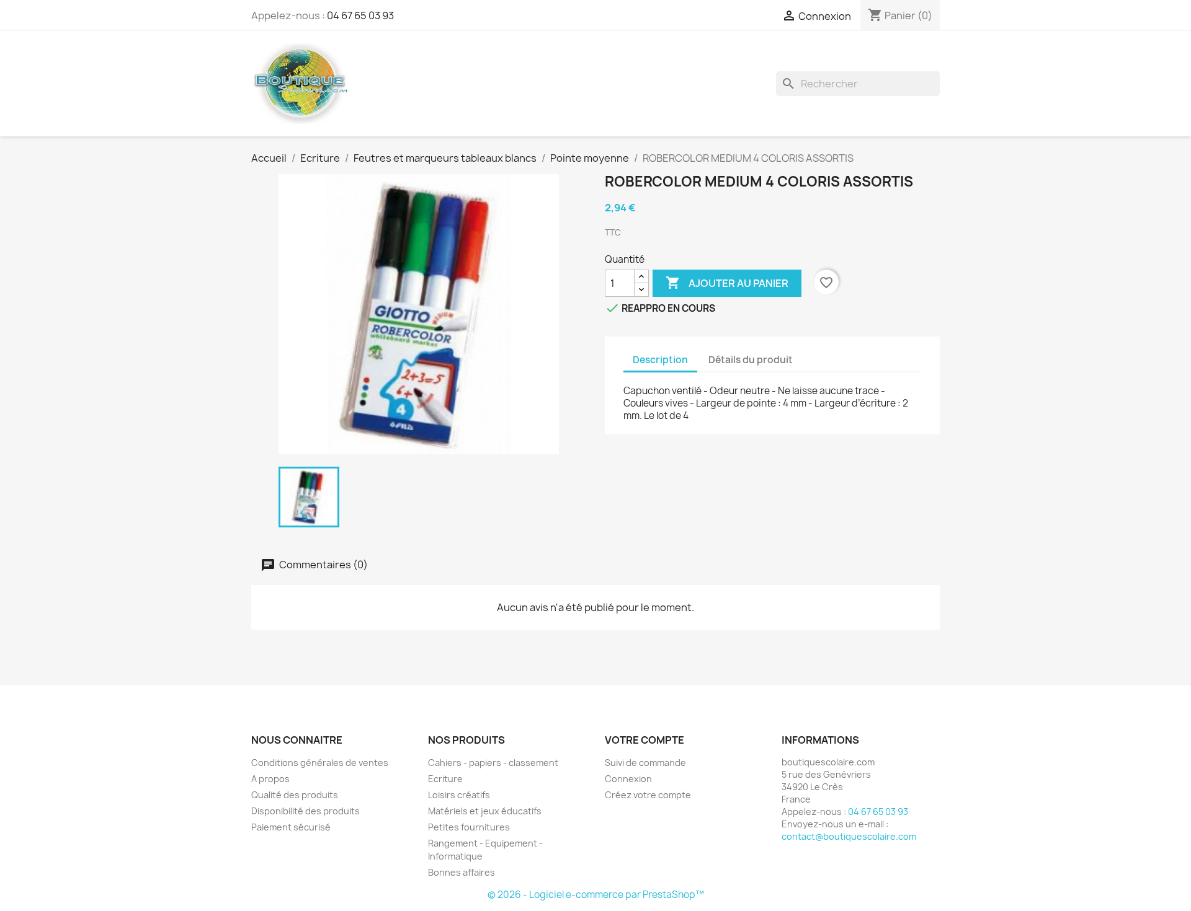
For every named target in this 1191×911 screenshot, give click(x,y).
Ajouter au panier (727, 282)
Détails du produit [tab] (750, 359)
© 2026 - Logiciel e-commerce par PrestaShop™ (596, 894)
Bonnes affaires (461, 872)
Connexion (628, 779)
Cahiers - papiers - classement (493, 762)
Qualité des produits (294, 795)
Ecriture (445, 779)
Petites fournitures (469, 827)
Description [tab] (660, 359)
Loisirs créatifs (459, 795)
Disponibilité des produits (305, 811)
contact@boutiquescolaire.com (849, 836)
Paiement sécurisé (291, 827)
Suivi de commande (645, 762)
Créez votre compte (648, 795)
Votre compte (644, 740)
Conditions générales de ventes (319, 762)
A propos (270, 779)
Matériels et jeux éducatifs (485, 811)
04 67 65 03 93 (360, 15)
